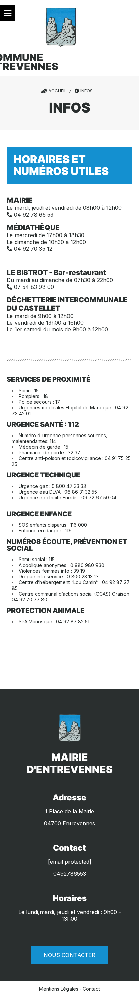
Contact (91, 989)
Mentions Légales (58, 989)
